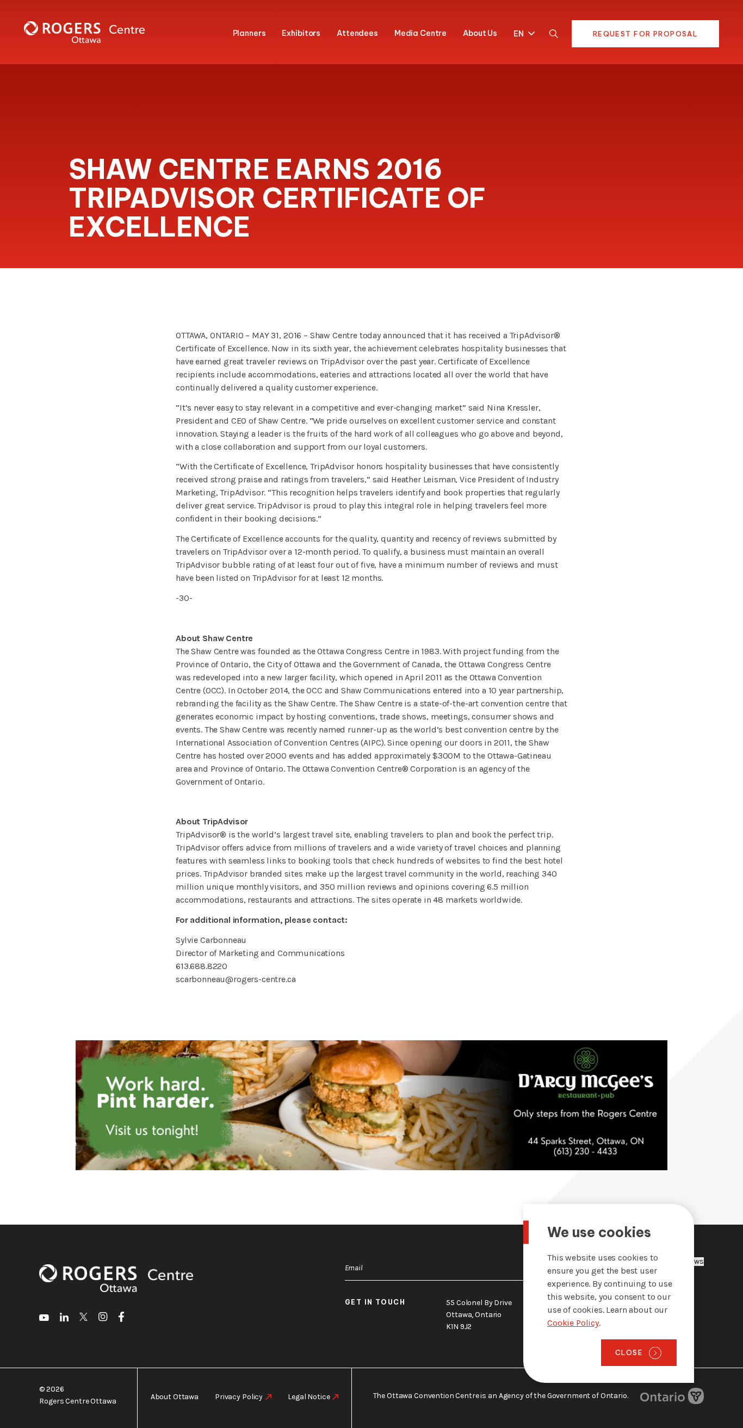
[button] (521, 31)
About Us (480, 33)
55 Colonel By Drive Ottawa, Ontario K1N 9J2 (478, 1314)
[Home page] (84, 32)
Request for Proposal (645, 33)
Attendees (357, 33)
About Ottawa (175, 1396)
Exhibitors (301, 33)
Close (629, 1352)
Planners (249, 33)
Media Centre (420, 33)
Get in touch (375, 1302)
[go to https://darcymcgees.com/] (371, 1105)
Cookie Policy (573, 1323)
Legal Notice (309, 1396)
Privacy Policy (239, 1396)
